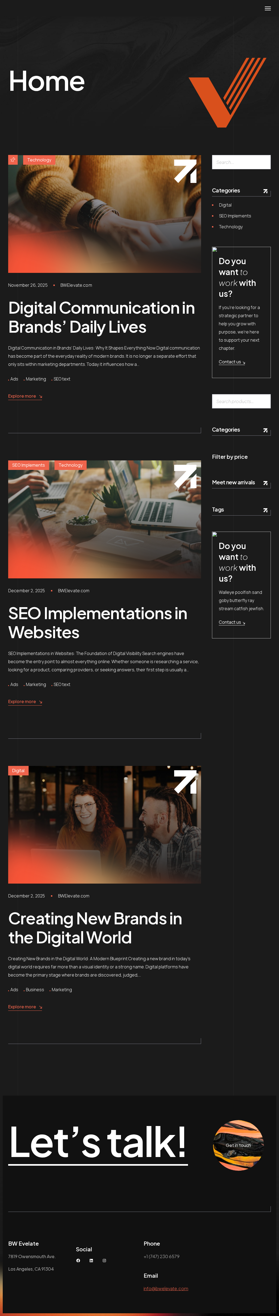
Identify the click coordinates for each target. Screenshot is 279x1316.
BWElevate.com (76, 285)
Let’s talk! (98, 1141)
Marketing (36, 378)
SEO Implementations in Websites (97, 622)
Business (35, 989)
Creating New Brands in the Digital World (95, 927)
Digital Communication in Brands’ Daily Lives (101, 316)
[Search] (264, 162)
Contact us (230, 362)
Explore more (22, 396)
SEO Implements (28, 465)
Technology (39, 160)
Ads (14, 378)
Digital (18, 771)
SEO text (62, 378)
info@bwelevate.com (166, 1288)
